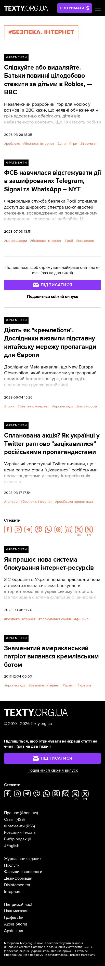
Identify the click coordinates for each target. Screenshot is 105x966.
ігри (74, 143)
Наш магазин (16, 911)
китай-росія (87, 406)
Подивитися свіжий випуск (52, 296)
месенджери (16, 241)
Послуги (12, 865)
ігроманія (90, 143)
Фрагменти (16, 57)
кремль (85, 685)
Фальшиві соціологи (23, 871)
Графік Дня (14, 917)
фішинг (82, 619)
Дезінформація (18, 878)
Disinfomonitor (17, 885)
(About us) (29, 812)
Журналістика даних (23, 858)
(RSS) (20, 819)
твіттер (12, 501)
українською (40, 951)
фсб (70, 241)
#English (11, 845)
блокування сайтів (56, 619)
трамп (69, 685)
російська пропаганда (75, 501)
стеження (86, 241)
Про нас (11, 812)
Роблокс (13, 143)
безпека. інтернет (39, 143)
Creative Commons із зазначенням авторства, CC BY (56, 947)
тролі (10, 406)
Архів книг (14, 930)
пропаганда (63, 406)
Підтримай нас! (18, 904)
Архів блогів (16, 924)
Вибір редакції (17, 839)
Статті (9, 819)
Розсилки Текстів (20, 832)
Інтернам (12, 891)
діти (62, 143)
